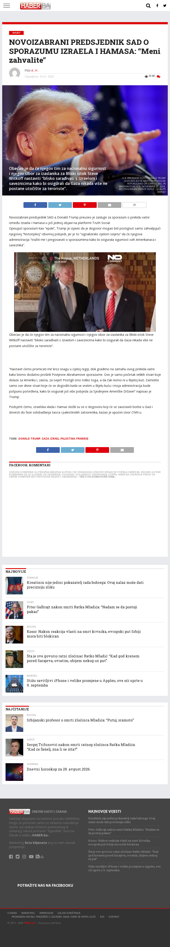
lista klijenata (36, 843)
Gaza (45, 438)
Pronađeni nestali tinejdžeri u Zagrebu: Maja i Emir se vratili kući (54, 917)
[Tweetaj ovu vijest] (60, 203)
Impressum (46, 913)
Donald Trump (29, 438)
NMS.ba (30, 922)
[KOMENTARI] (134, 203)
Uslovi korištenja (69, 913)
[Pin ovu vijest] (85, 203)
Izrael (54, 438)
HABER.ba (40, 835)
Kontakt (114, 917)
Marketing (28, 913)
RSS (102, 917)
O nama (12, 913)
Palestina (67, 438)
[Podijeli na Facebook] (35, 203)
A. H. (34, 70)
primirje (82, 438)
